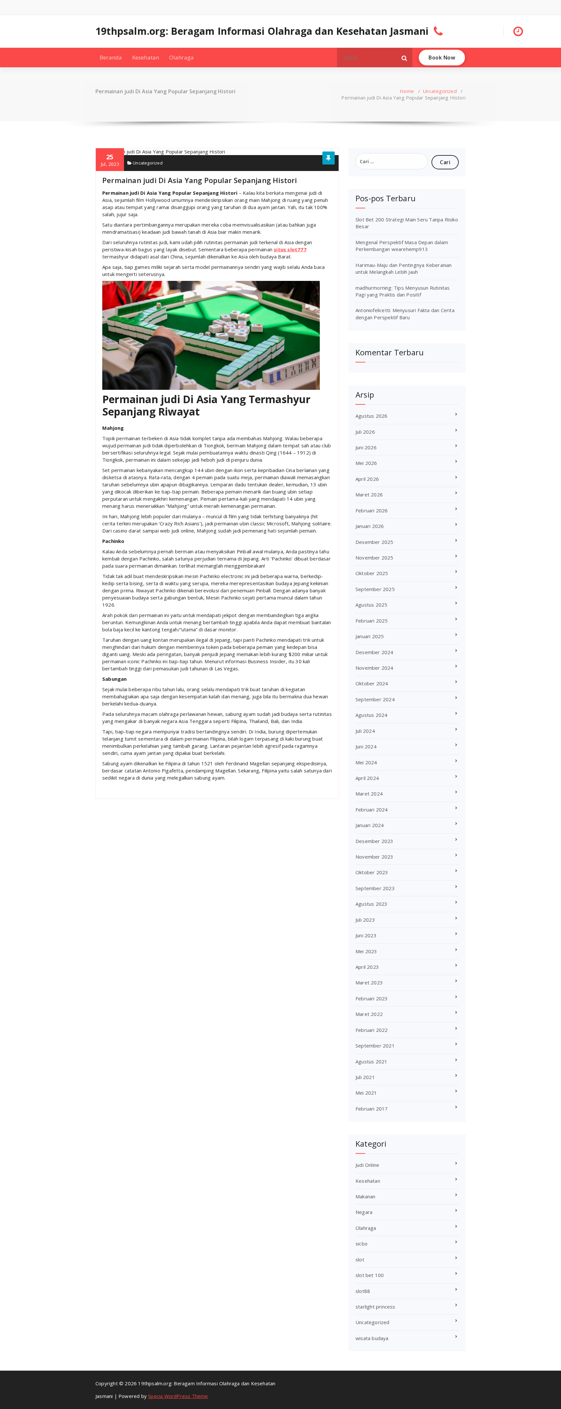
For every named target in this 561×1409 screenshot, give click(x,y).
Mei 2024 (366, 762)
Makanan (365, 1196)
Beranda (111, 57)
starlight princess (375, 1306)
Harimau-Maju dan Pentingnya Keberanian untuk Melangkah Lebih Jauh (403, 268)
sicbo (361, 1243)
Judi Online (367, 1165)
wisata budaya (372, 1338)
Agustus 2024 (371, 715)
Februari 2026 (371, 510)
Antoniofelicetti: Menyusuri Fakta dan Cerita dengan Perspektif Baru (405, 313)
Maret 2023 (369, 982)
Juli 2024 (365, 731)
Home (407, 91)
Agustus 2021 (371, 1061)
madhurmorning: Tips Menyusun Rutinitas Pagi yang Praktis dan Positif (402, 291)
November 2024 (374, 668)
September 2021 (375, 1045)
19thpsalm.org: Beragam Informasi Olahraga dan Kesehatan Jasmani (262, 31)
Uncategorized (440, 91)
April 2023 (367, 967)
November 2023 (374, 856)
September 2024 (375, 699)
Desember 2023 (374, 841)
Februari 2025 (371, 620)
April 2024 (367, 778)
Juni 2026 (366, 447)
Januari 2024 (369, 825)
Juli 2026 (365, 431)
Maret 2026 (369, 494)
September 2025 (375, 589)
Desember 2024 (374, 652)
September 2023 (375, 888)
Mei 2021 (366, 1092)
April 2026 (367, 479)
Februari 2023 (371, 998)
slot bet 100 (369, 1275)
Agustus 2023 (371, 904)
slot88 (362, 1291)
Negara (363, 1212)
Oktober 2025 (371, 573)
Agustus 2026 (371, 416)
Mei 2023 (366, 951)
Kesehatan (145, 57)
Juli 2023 (365, 919)
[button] (404, 57)
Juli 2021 (365, 1077)
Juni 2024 (366, 746)
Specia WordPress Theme (178, 1396)
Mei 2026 (366, 463)
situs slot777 (290, 249)
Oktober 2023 (371, 872)
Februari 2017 (371, 1108)
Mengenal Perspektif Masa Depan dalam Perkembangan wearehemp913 (401, 245)
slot (359, 1259)
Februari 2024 (371, 809)
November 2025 (374, 557)
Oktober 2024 (371, 683)
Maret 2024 (369, 793)
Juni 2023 (366, 935)
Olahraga (181, 57)
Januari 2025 (369, 636)
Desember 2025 (374, 542)
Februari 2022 (371, 1030)
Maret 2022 (369, 1014)
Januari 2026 (369, 526)
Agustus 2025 (371, 604)
